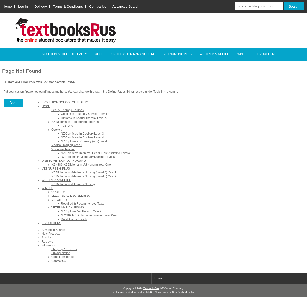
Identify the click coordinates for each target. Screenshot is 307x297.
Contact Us (97, 6)
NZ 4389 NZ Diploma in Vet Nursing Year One (81, 164)
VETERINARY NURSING (67, 207)
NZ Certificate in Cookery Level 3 (82, 133)
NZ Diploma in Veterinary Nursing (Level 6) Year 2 (83, 176)
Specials (47, 237)
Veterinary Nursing (63, 149)
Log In (23, 6)
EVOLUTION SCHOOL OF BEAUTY (64, 54)
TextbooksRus (151, 288)
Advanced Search (125, 6)
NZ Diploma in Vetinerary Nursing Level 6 (88, 156)
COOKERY (58, 191)
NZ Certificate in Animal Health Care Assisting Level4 (95, 152)
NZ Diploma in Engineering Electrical (75, 121)
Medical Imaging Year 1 (66, 145)
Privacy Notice (60, 253)
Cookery (56, 129)
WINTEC (243, 54)
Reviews (47, 241)
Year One (67, 125)
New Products (51, 233)
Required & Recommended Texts (82, 203)
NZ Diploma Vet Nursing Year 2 (81, 211)
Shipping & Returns (64, 249)
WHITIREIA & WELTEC (214, 54)
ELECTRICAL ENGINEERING (70, 195)
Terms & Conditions (68, 6)
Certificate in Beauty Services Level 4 (85, 113)
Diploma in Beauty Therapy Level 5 (84, 117)
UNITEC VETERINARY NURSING (133, 54)
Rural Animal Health (74, 219)
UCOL (99, 54)
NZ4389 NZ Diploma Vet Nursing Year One (89, 215)
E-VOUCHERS (266, 54)
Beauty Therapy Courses (67, 110)
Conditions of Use (63, 256)
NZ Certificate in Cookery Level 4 (82, 137)
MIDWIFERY (59, 199)
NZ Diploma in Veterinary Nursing (73, 184)
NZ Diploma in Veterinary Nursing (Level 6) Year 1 (83, 172)
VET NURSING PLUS (178, 54)
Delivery (41, 6)
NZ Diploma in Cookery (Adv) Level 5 (85, 141)
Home (7, 6)
